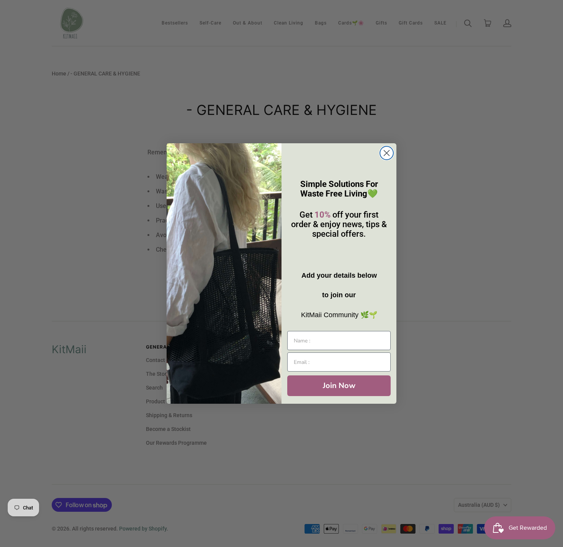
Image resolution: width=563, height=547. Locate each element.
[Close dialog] (386, 153)
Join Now (339, 385)
